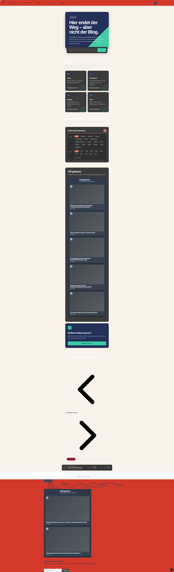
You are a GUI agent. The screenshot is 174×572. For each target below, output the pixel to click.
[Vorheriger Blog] (87, 410)
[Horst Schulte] (3, 3)
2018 (91, 153)
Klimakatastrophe (80, 141)
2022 (101, 151)
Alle (77, 136)
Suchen (66, 570)
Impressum (79, 474)
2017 (96, 153)
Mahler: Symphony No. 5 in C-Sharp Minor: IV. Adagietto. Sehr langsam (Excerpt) (95, 467)
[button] (161, 3)
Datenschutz (53, 487)
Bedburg (83, 136)
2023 (96, 151)
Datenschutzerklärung (92, 474)
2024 (91, 151)
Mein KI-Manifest (55, 488)
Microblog (12, 2)
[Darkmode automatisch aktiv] (155, 2)
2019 (86, 153)
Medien (39, 2)
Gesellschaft (26, 2)
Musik (101, 141)
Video (102, 144)
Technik (96, 144)
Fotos (74, 2)
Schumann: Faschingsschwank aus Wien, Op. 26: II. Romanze (109, 467)
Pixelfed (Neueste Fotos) (92, 487)
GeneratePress (94, 476)
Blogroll (70, 487)
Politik (51, 2)
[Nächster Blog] (87, 456)
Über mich (85, 474)
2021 (76, 153)
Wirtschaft (78, 147)
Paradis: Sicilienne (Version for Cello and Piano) (76, 467)
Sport (89, 144)
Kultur (89, 141)
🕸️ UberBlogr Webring (71, 412)
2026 (82, 151)
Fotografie (82, 484)
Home (50, 483)
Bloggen (62, 2)
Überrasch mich (86, 343)
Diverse (97, 136)
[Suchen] (101, 50)
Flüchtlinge (79, 139)
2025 (87, 151)
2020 (81, 153)
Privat (83, 144)
